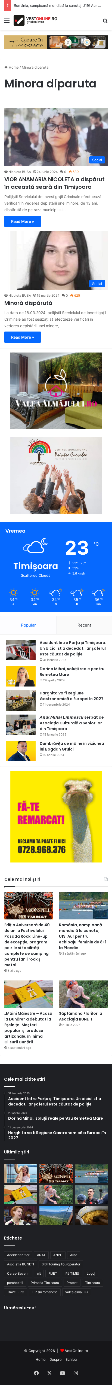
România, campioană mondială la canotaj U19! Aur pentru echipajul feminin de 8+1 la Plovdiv (82, 936)
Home (13, 67)
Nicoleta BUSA (19, 172)
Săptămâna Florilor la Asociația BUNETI (80, 1016)
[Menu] (7, 22)
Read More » (22, 221)
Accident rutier (18, 1255)
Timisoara (92, 1283)
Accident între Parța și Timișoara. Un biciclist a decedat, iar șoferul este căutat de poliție (73, 648)
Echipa (71, 1359)
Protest (72, 1283)
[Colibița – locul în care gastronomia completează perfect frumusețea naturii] (91, 1215)
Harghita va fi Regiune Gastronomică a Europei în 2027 (72, 695)
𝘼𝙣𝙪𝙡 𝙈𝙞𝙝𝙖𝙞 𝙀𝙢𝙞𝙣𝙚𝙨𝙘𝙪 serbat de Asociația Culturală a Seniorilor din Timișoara (72, 723)
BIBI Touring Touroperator (61, 1264)
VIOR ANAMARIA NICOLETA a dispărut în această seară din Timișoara (54, 183)
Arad (73, 1255)
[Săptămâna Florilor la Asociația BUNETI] (83, 994)
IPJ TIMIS (72, 1273)
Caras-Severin (18, 1273)
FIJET (52, 1273)
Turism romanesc (45, 1292)
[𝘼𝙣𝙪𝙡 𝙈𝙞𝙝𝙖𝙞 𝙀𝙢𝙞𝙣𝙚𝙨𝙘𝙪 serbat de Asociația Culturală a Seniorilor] (21, 725)
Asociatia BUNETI (20, 1264)
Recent (84, 625)
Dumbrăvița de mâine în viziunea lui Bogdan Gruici (72, 746)
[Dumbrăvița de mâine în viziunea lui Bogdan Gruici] (21, 751)
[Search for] (105, 22)
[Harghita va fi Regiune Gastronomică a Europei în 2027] (21, 700)
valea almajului (76, 1292)
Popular (28, 625)
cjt (39, 1273)
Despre (55, 1359)
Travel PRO (15, 1292)
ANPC (58, 1255)
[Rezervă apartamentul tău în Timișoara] (56, 42)
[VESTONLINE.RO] (35, 20)
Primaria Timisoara (45, 1283)
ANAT (41, 1255)
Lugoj (91, 1273)
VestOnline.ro (76, 1350)
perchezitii (15, 1283)
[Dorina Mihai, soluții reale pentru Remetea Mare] (21, 676)
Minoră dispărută (28, 303)
